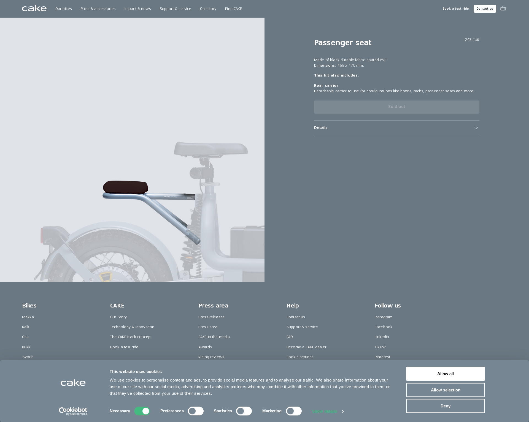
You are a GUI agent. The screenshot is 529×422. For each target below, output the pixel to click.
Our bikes (63, 9)
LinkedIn (382, 337)
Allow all (445, 373)
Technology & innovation (132, 327)
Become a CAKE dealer (306, 347)
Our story (208, 9)
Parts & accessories (98, 9)
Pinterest (382, 357)
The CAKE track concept (131, 337)
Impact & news (138, 9)
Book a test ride (455, 8)
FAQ (290, 337)
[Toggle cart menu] (503, 8)
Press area (207, 327)
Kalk (25, 327)
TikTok (380, 347)
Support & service (175, 9)
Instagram (383, 317)
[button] (396, 128)
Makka (28, 317)
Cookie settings (300, 357)
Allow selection (445, 390)
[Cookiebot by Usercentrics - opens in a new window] (73, 411)
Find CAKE (233, 9)
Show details (324, 411)
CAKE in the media (214, 337)
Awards (205, 347)
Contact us (484, 8)
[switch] (196, 411)
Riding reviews (211, 357)
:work (27, 357)
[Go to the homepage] (34, 9)
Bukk (26, 347)
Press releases (211, 317)
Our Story (118, 317)
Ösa (25, 337)
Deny (445, 406)
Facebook (383, 327)
